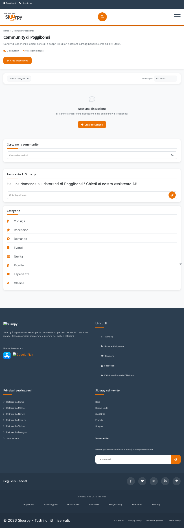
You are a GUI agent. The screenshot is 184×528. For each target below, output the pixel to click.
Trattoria (108, 336)
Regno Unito (101, 408)
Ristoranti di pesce (114, 346)
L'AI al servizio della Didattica (119, 375)
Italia (97, 402)
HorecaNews (73, 504)
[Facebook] (131, 481)
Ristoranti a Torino (15, 426)
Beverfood (94, 504)
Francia (99, 420)
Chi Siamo (119, 520)
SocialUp (156, 504)
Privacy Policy (135, 520)
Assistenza (27, 3)
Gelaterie (109, 356)
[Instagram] (154, 481)
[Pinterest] (177, 481)
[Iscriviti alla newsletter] (176, 459)
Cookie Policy (174, 520)
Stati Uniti (100, 414)
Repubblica (29, 504)
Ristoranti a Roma (15, 402)
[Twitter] (142, 481)
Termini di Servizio (154, 520)
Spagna (99, 426)
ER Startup (137, 504)
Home (6, 30)
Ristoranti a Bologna (16, 432)
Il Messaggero (50, 504)
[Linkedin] (165, 481)
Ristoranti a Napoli (15, 414)
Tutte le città (12, 438)
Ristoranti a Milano (15, 408)
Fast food (109, 365)
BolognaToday (115, 504)
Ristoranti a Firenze (16, 420)
